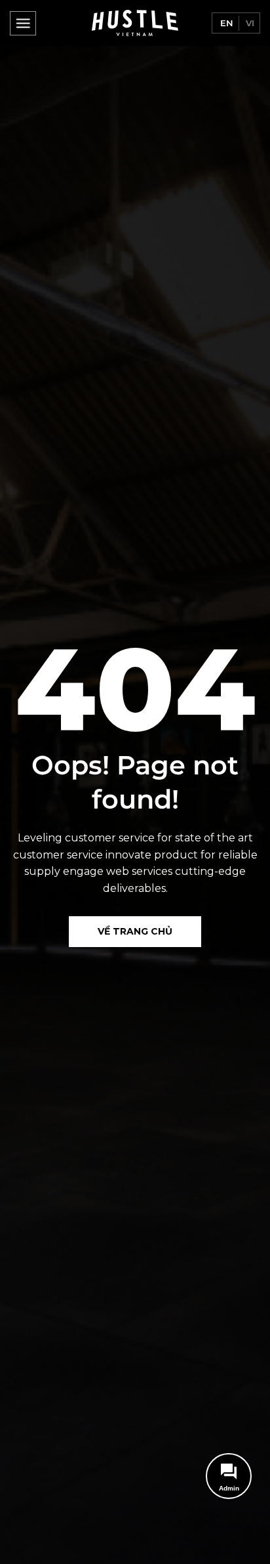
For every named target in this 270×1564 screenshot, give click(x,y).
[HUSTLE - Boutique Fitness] (135, 23)
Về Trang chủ (135, 931)
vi (248, 23)
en (225, 23)
